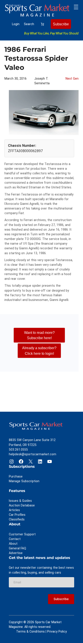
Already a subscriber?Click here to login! (39, 350)
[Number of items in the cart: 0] (42, 24)
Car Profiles (17, 514)
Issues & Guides (20, 500)
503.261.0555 (18, 449)
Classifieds (17, 519)
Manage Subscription (24, 481)
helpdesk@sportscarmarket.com (32, 454)
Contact (15, 539)
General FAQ (17, 548)
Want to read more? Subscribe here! (39, 335)
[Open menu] (76, 7)
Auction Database (22, 505)
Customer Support (22, 534)
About (13, 543)
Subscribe (61, 24)
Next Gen (72, 78)
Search (29, 24)
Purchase (16, 476)
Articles (14, 510)
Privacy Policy (57, 631)
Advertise (16, 553)
